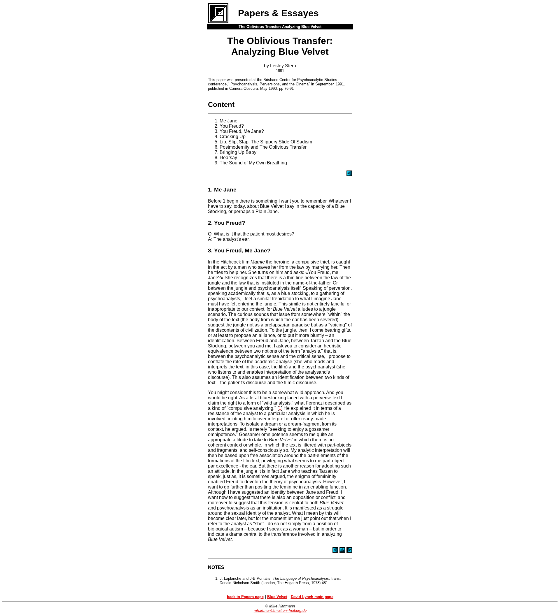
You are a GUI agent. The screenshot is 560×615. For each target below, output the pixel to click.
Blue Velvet (277, 597)
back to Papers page (245, 597)
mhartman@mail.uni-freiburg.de (280, 610)
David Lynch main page (312, 597)
